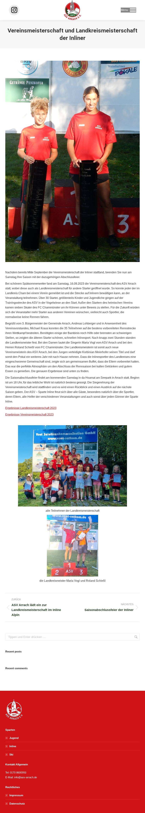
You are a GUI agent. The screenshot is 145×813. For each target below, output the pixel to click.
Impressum (16, 795)
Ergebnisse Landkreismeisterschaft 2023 (30, 407)
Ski (11, 754)
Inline (12, 746)
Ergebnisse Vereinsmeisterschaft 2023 (29, 414)
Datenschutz (17, 803)
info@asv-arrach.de (25, 777)
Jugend (14, 737)
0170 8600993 (18, 772)
